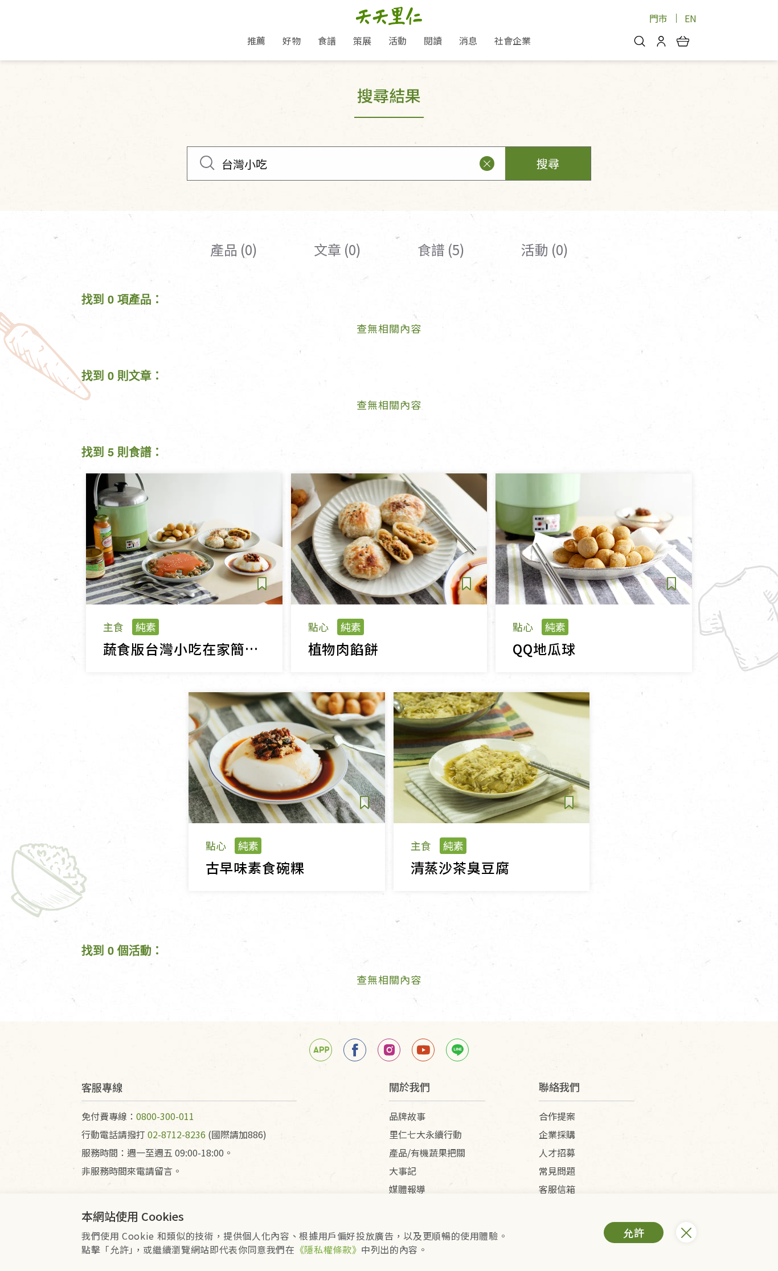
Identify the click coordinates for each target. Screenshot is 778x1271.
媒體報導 (407, 1189)
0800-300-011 (165, 1116)
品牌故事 (407, 1116)
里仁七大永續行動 (425, 1134)
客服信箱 (557, 1189)
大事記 (402, 1171)
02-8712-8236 (177, 1134)
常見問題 (557, 1171)
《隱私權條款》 (328, 1249)
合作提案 (557, 1116)
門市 (658, 18)
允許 (634, 1232)
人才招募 (557, 1152)
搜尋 (548, 163)
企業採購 (557, 1134)
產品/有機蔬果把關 (427, 1152)
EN (691, 18)
